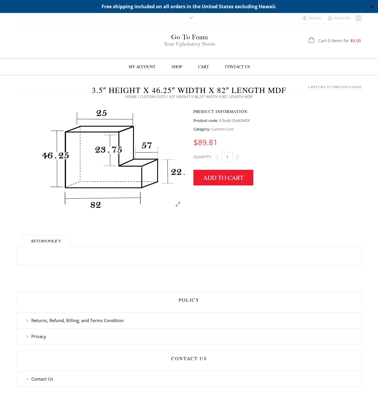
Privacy (38, 336)
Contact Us (237, 66)
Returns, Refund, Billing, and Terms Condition (77, 320)
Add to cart (223, 177)
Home (131, 96)
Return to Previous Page (336, 87)
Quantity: (202, 156)
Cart (203, 66)
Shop (177, 66)
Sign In (314, 18)
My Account (142, 66)
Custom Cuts (153, 96)
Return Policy (46, 241)
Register (342, 18)
